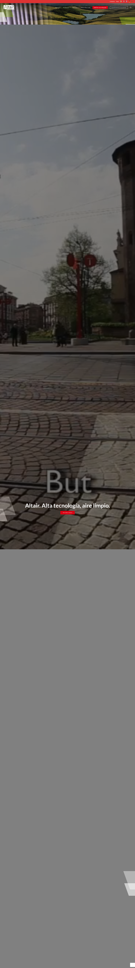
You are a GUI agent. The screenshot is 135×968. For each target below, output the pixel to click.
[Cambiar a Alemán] (129, 1)
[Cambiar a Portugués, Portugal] (132, 1)
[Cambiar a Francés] (126, 1)
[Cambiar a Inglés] (124, 1)
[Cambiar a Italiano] (121, 1)
